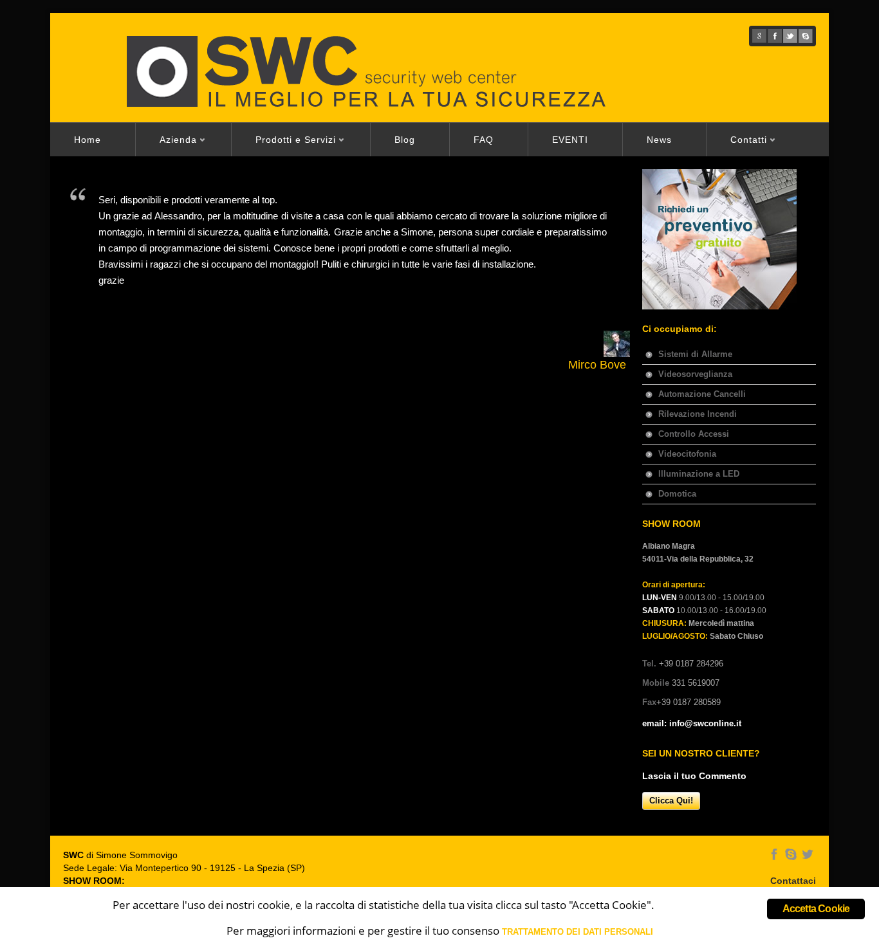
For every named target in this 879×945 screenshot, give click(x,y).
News (659, 139)
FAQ (484, 139)
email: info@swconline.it (691, 723)
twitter (790, 36)
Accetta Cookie (816, 908)
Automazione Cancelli (702, 394)
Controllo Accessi (693, 434)
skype (806, 36)
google (759, 36)
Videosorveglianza (695, 374)
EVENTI (570, 139)
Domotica (677, 494)
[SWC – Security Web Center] (398, 70)
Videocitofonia (687, 454)
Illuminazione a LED (698, 474)
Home (87, 139)
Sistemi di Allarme (695, 354)
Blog (404, 139)
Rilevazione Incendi (697, 414)
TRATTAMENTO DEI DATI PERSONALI (577, 932)
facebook (775, 36)
